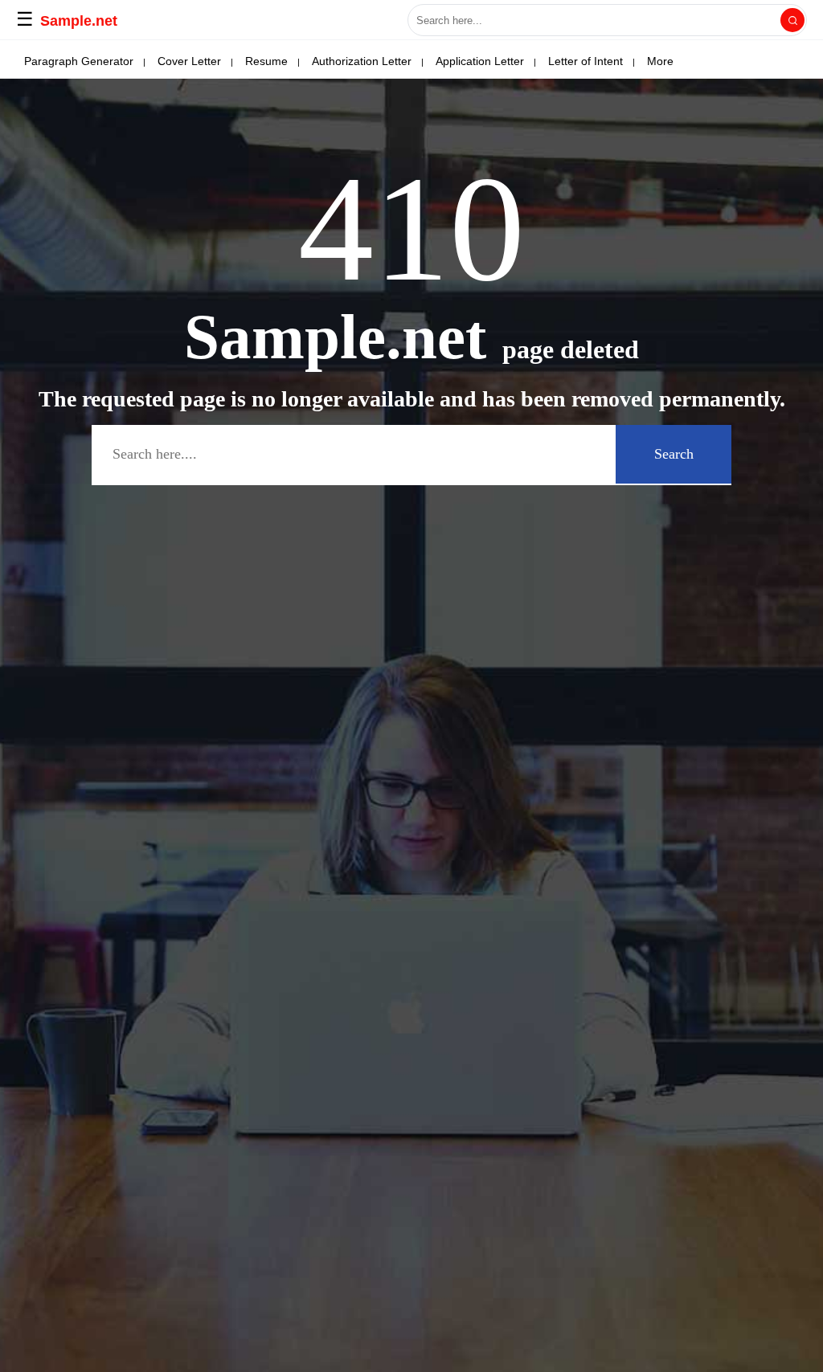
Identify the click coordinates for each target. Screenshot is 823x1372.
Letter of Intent (585, 61)
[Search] (792, 20)
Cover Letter (189, 61)
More (660, 61)
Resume (266, 61)
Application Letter (480, 61)
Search (674, 454)
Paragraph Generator (78, 61)
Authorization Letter (362, 61)
